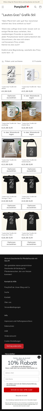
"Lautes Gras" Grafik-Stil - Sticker (9, 87)
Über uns (7, 302)
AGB (6, 331)
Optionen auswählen (11, 97)
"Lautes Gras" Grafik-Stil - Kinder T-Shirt (29, 197)
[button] (2, 7)
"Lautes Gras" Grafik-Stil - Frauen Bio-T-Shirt (9, 234)
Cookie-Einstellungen (12, 341)
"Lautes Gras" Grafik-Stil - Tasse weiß (31, 87)
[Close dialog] (39, 357)
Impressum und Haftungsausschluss (18, 321)
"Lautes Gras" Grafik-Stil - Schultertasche (29, 161)
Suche (6, 292)
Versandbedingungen (12, 307)
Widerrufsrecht (10, 336)
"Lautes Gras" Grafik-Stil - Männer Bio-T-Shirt (29, 234)
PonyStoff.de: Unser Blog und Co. (17, 287)
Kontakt (7, 297)
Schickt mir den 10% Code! (21, 390)
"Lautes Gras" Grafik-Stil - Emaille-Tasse (29, 124)
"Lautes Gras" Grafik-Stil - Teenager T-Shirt (9, 197)
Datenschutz (9, 326)
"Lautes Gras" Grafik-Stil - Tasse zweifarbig (11, 124)
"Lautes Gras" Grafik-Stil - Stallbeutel (9, 161)
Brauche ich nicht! (21, 395)
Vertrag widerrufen (14, 346)
